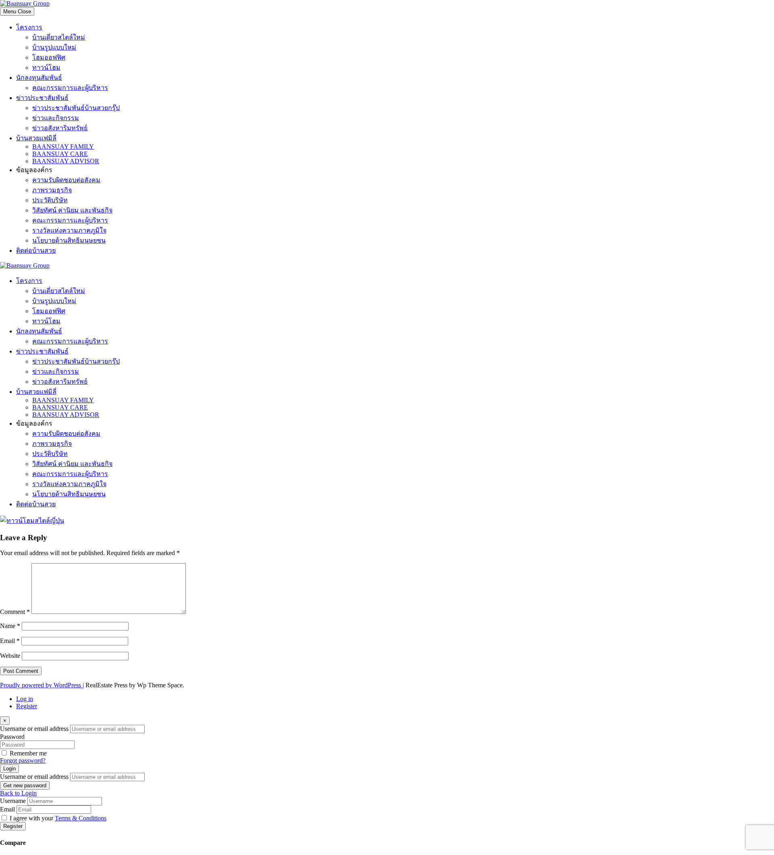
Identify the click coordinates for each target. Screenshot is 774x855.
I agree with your (58, 818)
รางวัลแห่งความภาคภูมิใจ (69, 230)
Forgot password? (23, 760)
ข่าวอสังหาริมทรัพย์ (59, 128)
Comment (15, 611)
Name (10, 625)
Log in (24, 698)
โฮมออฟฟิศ (48, 57)
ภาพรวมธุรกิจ (52, 190)
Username (13, 800)
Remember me (28, 753)
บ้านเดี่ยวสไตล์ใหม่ (58, 37)
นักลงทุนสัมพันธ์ (39, 77)
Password (12, 736)
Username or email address (34, 728)
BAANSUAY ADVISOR (65, 161)
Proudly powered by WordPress (41, 685)
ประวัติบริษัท (50, 200)
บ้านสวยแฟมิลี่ (36, 138)
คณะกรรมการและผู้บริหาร (70, 87)
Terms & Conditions (80, 818)
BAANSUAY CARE (60, 153)
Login (9, 769)
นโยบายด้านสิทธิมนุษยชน (69, 240)
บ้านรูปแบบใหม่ (54, 47)
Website (10, 655)
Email (10, 640)
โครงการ (29, 27)
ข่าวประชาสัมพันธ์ (42, 97)
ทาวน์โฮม (46, 67)
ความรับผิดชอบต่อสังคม (66, 180)
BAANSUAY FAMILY (63, 146)
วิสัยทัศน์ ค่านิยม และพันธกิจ (72, 210)
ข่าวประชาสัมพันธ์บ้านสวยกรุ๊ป (76, 107)
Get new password (24, 785)
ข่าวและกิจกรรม (55, 117)
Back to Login (18, 793)
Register (26, 706)
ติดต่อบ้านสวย (36, 250)
